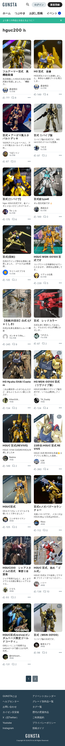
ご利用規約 (38, 717)
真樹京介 (44, 208)
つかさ (43, 147)
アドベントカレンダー (44, 696)
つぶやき (20, 13)
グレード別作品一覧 (43, 701)
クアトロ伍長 (46, 274)
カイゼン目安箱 (11, 712)
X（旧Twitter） (11, 717)
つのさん (44, 335)
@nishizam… (15, 656)
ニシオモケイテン (17, 518)
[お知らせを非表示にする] (61, 20)
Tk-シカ (13, 211)
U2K (42, 460)
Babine (12, 457)
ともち (12, 589)
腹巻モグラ (45, 644)
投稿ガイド (38, 728)
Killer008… (14, 399)
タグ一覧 (37, 706)
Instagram (8, 728)
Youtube (7, 722)
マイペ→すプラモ (17, 271)
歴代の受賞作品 (40, 712)
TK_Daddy (45, 399)
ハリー (43, 583)
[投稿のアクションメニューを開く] (29, 98)
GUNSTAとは (10, 696)
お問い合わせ (10, 706)
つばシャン (14, 153)
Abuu (42, 522)
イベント (53, 13)
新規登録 (55, 4)
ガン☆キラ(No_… (17, 336)
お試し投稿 (36, 13)
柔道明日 (13, 89)
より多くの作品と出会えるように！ (19, 20)
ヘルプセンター (11, 701)
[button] (27, 4)
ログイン (39, 4)
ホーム (7, 13)
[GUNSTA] (10, 5)
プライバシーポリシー (44, 722)
